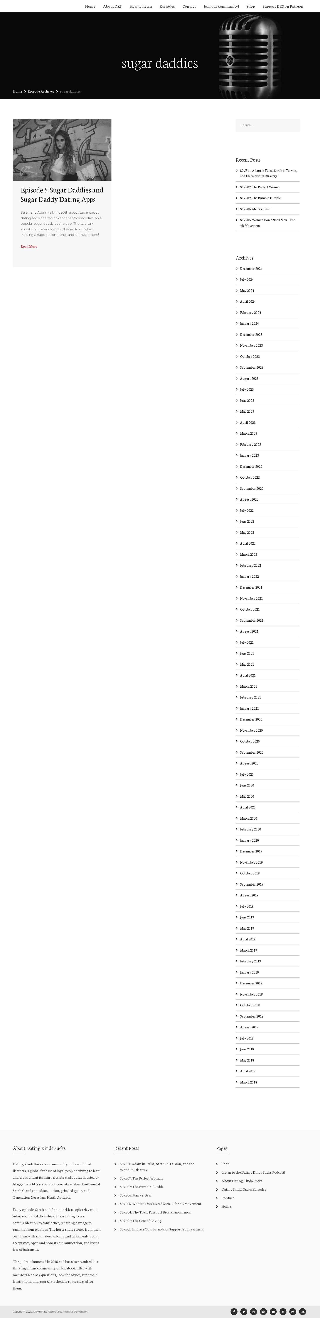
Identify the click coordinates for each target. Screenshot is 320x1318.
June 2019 (247, 917)
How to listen (141, 5)
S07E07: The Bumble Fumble (260, 198)
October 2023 (250, 356)
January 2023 (249, 455)
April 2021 (248, 675)
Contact (189, 5)
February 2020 (250, 829)
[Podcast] (283, 1311)
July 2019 (247, 906)
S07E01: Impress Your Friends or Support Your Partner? (161, 1228)
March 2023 (248, 433)
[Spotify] (263, 1311)
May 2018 (247, 1060)
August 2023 (249, 378)
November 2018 (251, 994)
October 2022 (250, 477)
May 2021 (247, 664)
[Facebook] (234, 1311)
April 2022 (248, 543)
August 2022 (249, 499)
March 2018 (248, 1082)
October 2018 (250, 1005)
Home (90, 5)
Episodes (167, 5)
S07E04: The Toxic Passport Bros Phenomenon (155, 1211)
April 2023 (248, 422)
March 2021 (248, 686)
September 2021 (251, 620)
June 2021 (247, 653)
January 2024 (249, 323)
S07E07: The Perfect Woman (260, 187)
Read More (29, 246)
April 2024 (248, 301)
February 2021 (250, 697)
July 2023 (247, 389)
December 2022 (251, 466)
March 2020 (248, 818)
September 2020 (251, 752)
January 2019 (249, 972)
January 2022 (249, 576)
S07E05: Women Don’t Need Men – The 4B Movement (160, 1203)
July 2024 (247, 279)
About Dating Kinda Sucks (242, 1180)
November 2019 (251, 862)
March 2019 (248, 950)
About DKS (112, 5)
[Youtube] (273, 1311)
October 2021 (250, 609)
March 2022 (248, 554)
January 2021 (249, 708)
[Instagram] (253, 1311)
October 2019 (250, 873)
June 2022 (247, 521)
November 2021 (251, 598)
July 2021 (247, 642)
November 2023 (251, 345)
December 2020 (251, 719)
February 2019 (250, 961)
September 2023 (251, 367)
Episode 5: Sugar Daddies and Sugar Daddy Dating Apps (62, 194)
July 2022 (247, 510)
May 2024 (247, 290)
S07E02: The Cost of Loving (141, 1220)
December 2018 (251, 983)
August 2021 (249, 631)
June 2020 (247, 785)
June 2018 (247, 1049)
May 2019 (247, 928)
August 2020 (249, 763)
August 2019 (249, 895)
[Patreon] (292, 1311)
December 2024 (251, 268)
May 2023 (247, 411)
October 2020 (250, 741)
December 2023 (251, 334)
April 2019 (248, 939)
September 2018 (251, 1016)
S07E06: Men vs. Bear (255, 209)
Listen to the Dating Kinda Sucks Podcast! (253, 1172)
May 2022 (247, 532)
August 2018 (249, 1027)
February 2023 (250, 444)
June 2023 (247, 400)
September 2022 (251, 488)
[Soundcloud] (302, 1311)
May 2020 (247, 796)
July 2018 (247, 1038)
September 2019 (251, 884)
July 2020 (247, 774)
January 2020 (249, 840)
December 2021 (251, 587)
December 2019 (251, 851)
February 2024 (250, 312)
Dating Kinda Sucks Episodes (244, 1188)
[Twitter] (243, 1311)
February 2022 (250, 565)
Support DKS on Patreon (283, 5)
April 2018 (248, 1071)
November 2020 (251, 730)
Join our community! (221, 5)
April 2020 (248, 807)
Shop (251, 5)
